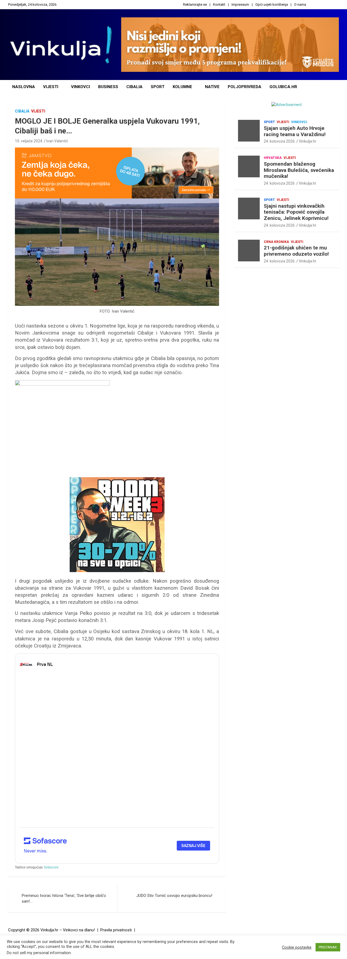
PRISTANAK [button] (328, 947)
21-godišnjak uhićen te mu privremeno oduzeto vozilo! (296, 251)
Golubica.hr (283, 86)
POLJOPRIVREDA (244, 86)
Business (108, 86)
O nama (300, 4)
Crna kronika (276, 242)
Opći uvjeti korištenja (271, 4)
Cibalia (134, 86)
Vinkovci (80, 86)
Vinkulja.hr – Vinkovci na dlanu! (67, 930)
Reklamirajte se (195, 4)
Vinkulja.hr (307, 141)
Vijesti (50, 86)
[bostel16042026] (62, 382)
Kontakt (219, 4)
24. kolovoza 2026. (279, 141)
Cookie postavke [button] (296, 947)
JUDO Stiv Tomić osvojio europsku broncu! (174, 895)
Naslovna (23, 86)
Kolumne (182, 86)
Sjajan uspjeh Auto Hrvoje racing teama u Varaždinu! (295, 131)
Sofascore (51, 867)
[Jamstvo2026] (117, 150)
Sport (158, 86)
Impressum (240, 4)
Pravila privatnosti (116, 930)
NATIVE (212, 86)
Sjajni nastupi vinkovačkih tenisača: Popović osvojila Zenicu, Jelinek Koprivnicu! (296, 212)
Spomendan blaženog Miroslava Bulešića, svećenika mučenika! (299, 170)
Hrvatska (273, 158)
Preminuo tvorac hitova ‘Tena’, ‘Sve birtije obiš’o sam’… (64, 898)
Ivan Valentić (57, 141)
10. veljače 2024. (29, 141)
